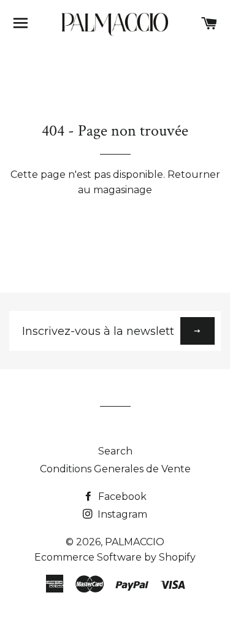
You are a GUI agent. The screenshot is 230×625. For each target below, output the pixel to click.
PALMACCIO (134, 542)
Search (115, 451)
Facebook (121, 496)
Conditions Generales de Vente (115, 469)
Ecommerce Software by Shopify (115, 557)
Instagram (121, 514)
